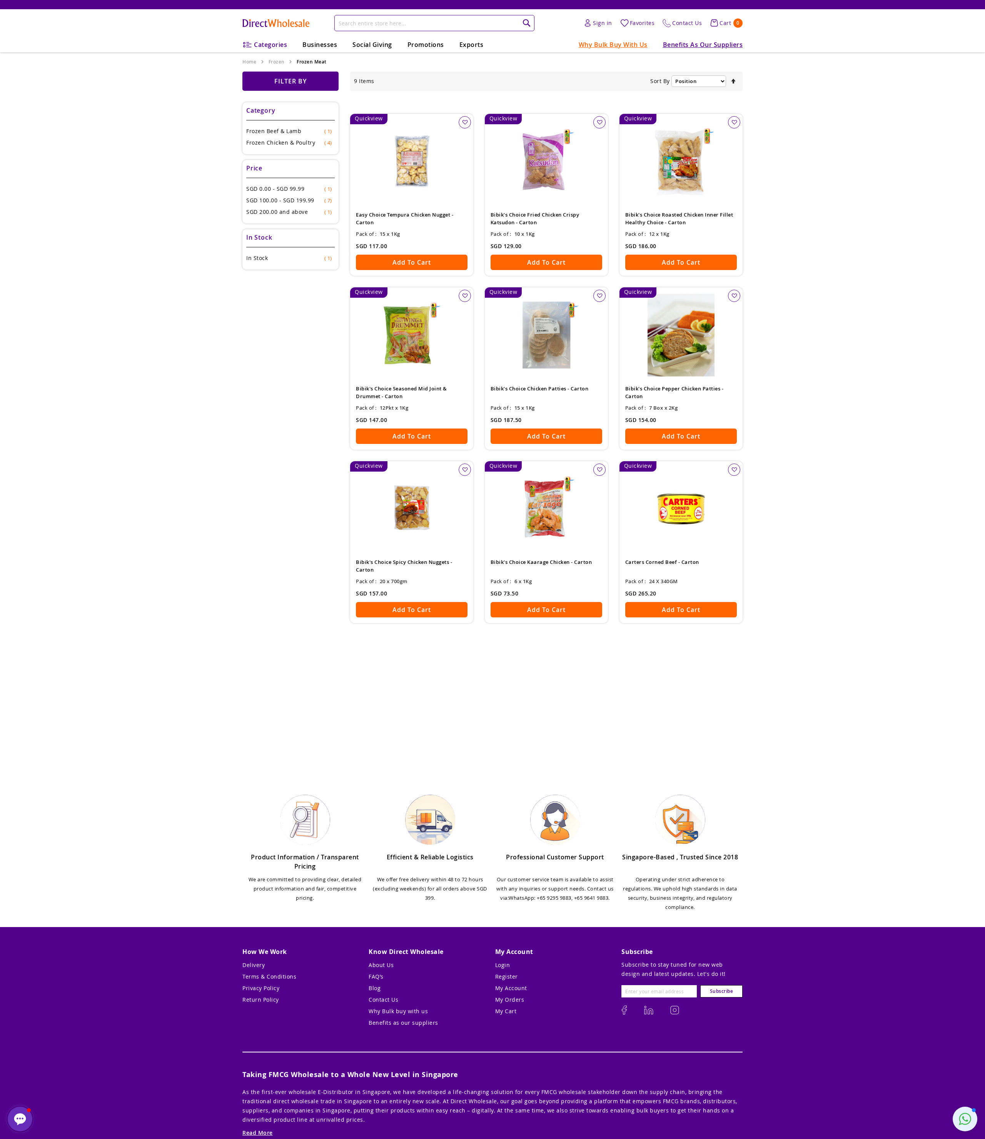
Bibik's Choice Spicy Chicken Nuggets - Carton (404, 566)
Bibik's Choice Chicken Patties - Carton (540, 388)
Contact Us (383, 999)
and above (289, 211)
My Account (511, 988)
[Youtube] (674, 1010)
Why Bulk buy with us (398, 1011)
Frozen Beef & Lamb (289, 131)
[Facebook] (648, 1010)
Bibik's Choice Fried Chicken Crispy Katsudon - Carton (535, 218)
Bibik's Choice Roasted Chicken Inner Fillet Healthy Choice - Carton (679, 218)
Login (502, 965)
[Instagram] (624, 1010)
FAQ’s (376, 976)
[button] (465, 122)
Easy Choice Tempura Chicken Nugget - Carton (404, 218)
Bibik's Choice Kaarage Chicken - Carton (541, 562)
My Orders (509, 999)
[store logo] (275, 23)
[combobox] (434, 23)
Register (506, 976)
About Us (381, 965)
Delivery (253, 965)
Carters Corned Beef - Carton (662, 562)
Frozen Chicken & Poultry (289, 142)
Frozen (277, 61)
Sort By (660, 81)
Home (249, 61)
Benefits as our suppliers (403, 1022)
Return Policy (260, 999)
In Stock (289, 258)
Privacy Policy (260, 988)
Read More (257, 1132)
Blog (375, 988)
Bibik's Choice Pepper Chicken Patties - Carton (674, 392)
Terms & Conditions (269, 976)
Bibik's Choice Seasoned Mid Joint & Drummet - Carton (401, 392)
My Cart (506, 1011)
